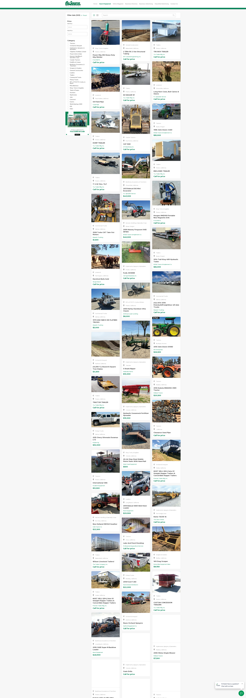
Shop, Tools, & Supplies (77, 88)
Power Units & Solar (76, 54)
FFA (71, 106)
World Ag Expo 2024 (76, 104)
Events (72, 101)
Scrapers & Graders (76, 68)
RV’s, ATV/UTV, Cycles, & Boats (77, 82)
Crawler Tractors (75, 60)
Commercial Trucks (75, 77)
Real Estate (73, 95)
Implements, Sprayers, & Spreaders (77, 48)
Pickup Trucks (74, 79)
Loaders (72, 72)
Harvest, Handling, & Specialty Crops (76, 57)
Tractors (72, 43)
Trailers (72, 75)
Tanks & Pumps (74, 90)
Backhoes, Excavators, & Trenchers (77, 65)
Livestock (73, 99)
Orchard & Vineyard (76, 45)
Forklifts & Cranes (75, 62)
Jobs (71, 97)
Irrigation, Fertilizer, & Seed (78, 51)
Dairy (71, 108)
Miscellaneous (74, 85)
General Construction (76, 70)
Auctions (72, 92)
